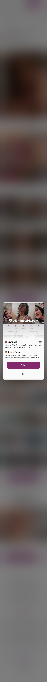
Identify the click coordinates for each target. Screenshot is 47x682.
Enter (23, 365)
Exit (23, 374)
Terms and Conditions (25, 347)
